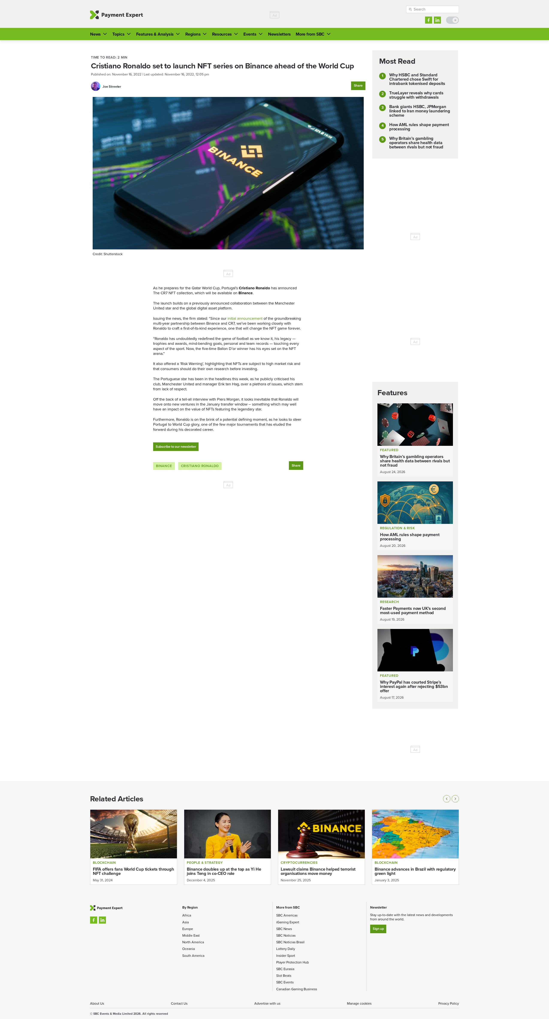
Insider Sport (285, 955)
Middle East (191, 935)
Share (358, 85)
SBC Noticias (286, 935)
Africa (186, 915)
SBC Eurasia (285, 968)
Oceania (188, 948)
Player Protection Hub (292, 962)
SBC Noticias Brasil (290, 942)
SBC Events (285, 982)
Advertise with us (267, 1003)
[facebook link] (428, 20)
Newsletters (279, 34)
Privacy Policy (448, 1003)
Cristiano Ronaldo (200, 465)
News (95, 34)
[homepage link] (116, 15)
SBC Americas (286, 915)
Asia (185, 922)
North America (193, 942)
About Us (97, 1003)
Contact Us (179, 1003)
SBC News (284, 928)
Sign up (378, 928)
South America (193, 955)
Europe (187, 928)
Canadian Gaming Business (296, 989)
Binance (164, 465)
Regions (193, 34)
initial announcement (244, 318)
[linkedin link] (437, 20)
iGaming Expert (287, 922)
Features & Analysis (155, 34)
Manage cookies (359, 1003)
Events (249, 34)
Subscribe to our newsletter (176, 446)
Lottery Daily (285, 948)
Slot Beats (283, 975)
